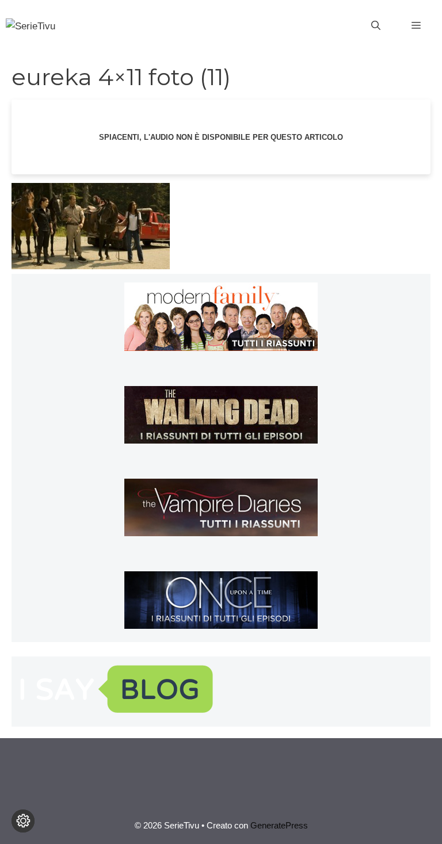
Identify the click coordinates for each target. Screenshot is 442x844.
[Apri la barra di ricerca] (376, 26)
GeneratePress (279, 825)
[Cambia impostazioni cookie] (23, 820)
